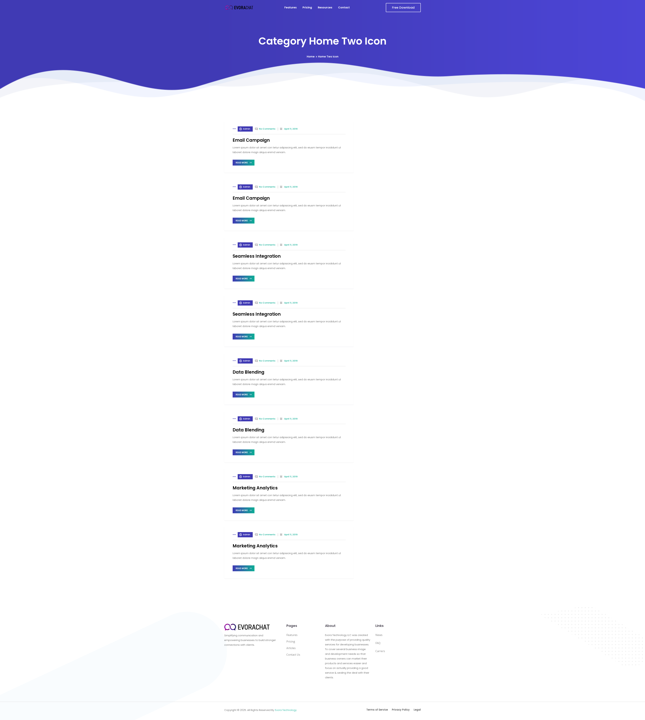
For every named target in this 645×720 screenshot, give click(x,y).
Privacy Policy (401, 709)
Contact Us (293, 654)
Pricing (307, 7)
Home (311, 56)
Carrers (380, 651)
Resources (325, 7)
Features (290, 7)
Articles (291, 648)
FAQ (377, 643)
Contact (344, 7)
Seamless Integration (257, 256)
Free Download (403, 7)
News (378, 635)
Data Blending (248, 372)
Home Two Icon (328, 56)
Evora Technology (286, 710)
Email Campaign (251, 140)
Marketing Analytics (255, 488)
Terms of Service (377, 709)
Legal (417, 709)
